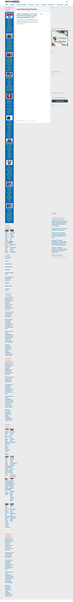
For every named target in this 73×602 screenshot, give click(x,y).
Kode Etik (7, 269)
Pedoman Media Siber (56, 257)
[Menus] (67, 1)
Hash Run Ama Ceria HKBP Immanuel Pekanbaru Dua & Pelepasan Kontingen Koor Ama (9, 324)
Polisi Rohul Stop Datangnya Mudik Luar (9, 278)
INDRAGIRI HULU (20, 120)
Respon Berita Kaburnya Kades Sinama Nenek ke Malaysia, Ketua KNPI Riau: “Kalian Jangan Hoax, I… (12, 491)
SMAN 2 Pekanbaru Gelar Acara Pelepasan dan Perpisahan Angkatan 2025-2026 (13, 513)
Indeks (7, 261)
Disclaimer (8, 258)
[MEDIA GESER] (13, 1)
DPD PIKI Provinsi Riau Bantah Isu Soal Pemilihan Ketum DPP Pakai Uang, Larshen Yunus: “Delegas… (8, 516)
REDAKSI (7, 283)
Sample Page (8, 286)
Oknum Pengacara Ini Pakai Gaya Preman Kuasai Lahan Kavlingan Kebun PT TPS (27, 15)
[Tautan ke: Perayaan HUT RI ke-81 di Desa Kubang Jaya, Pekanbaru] (12, 430)
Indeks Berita (8, 264)
